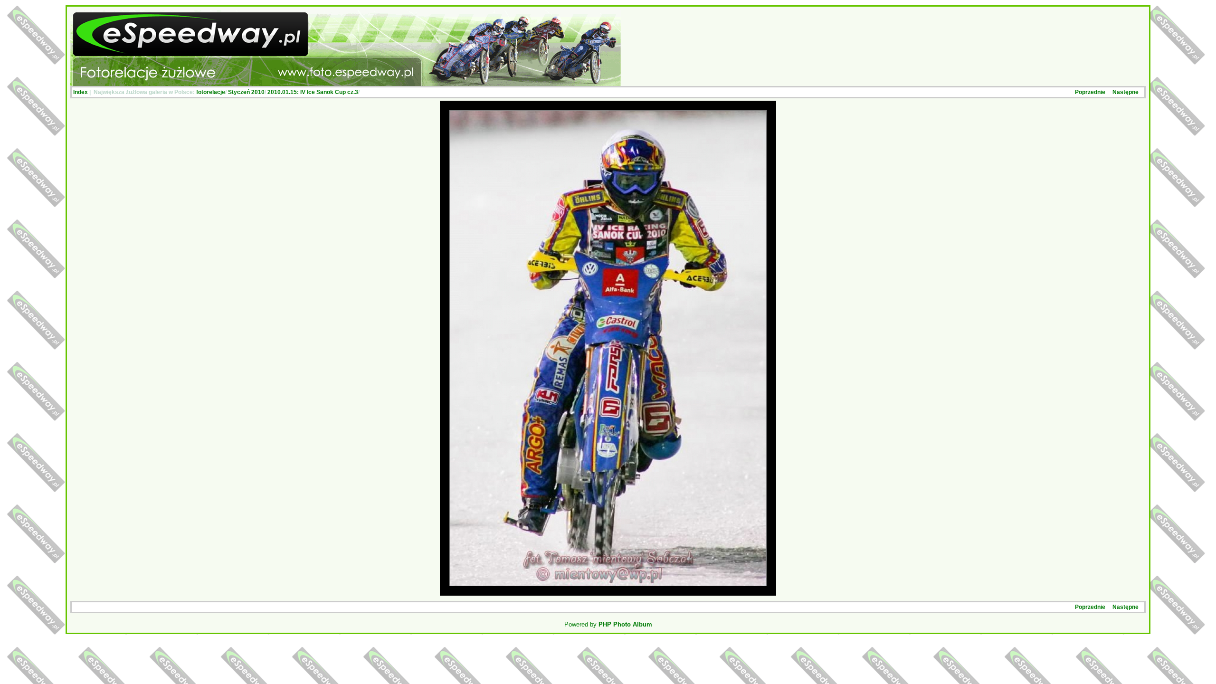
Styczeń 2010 (246, 92)
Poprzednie (1090, 92)
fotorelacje (210, 92)
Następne (1125, 92)
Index (80, 92)
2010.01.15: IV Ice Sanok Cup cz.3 (312, 92)
